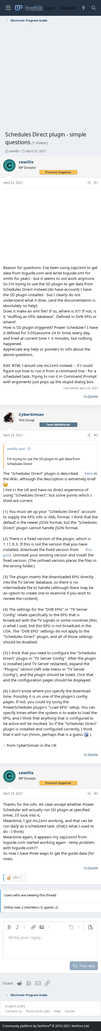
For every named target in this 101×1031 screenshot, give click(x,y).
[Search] (94, 8)
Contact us (13, 1011)
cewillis (14, 151)
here (89, 473)
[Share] (89, 183)
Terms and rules (38, 1011)
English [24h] (15, 1006)
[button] (9, 927)
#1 (96, 182)
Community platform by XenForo (46, 1026)
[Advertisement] (50, 77)
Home (69, 1011)
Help (57, 1011)
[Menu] (8, 7)
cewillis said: (16, 448)
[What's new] (83, 8)
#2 (96, 435)
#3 (96, 793)
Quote (93, 396)
